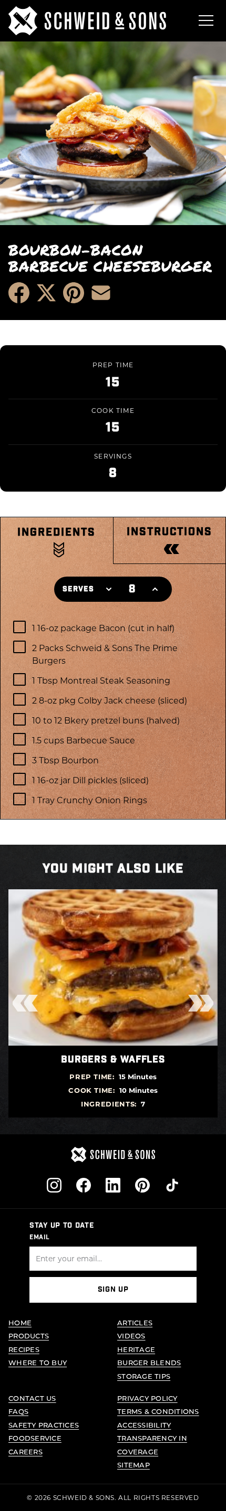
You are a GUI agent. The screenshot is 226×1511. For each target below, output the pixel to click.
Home (20, 1322)
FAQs (18, 1411)
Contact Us (32, 1397)
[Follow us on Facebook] (83, 1185)
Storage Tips (143, 1375)
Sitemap (133, 1464)
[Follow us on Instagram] (54, 1185)
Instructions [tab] (169, 532)
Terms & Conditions (158, 1411)
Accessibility (144, 1424)
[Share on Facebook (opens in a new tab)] (18, 292)
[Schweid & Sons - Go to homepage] (87, 20)
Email (39, 1237)
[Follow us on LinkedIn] (113, 1185)
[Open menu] (206, 20)
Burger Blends (149, 1362)
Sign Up (113, 1289)
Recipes (23, 1349)
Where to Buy (37, 1362)
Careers (25, 1451)
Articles (134, 1322)
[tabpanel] (113, 715)
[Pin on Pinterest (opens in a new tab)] (73, 292)
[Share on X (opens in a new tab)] (46, 292)
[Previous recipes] (25, 1003)
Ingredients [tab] (56, 532)
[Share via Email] (100, 292)
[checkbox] (113, 627)
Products (28, 1335)
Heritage (136, 1349)
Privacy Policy (147, 1397)
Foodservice (34, 1437)
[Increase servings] (155, 589)
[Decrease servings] (108, 589)
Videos (131, 1335)
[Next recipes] (200, 1003)
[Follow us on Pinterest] (142, 1185)
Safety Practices (43, 1424)
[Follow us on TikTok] (171, 1185)
